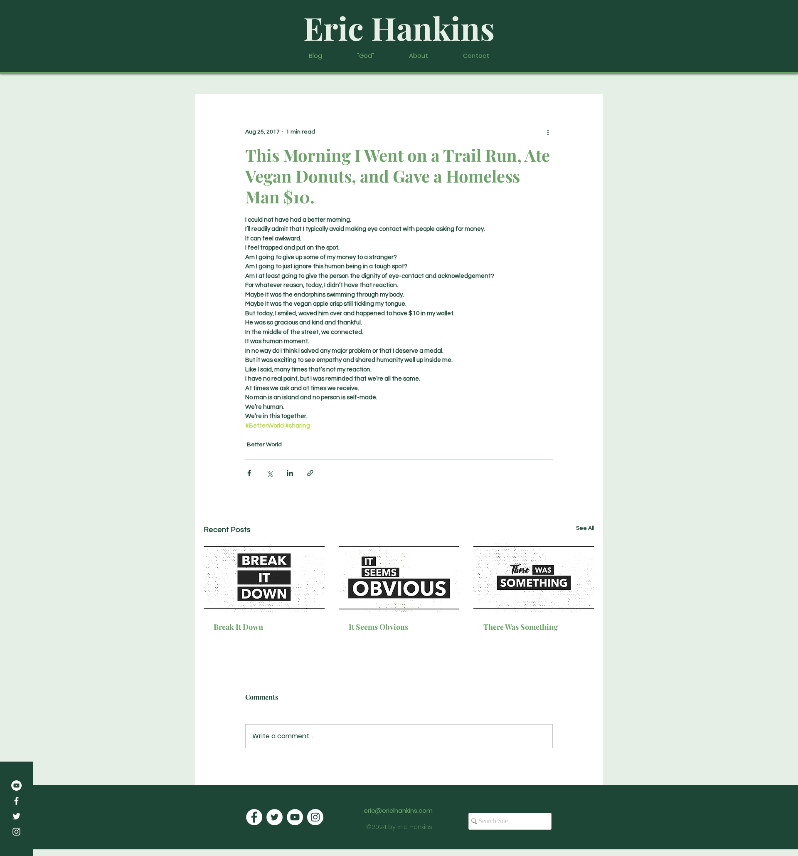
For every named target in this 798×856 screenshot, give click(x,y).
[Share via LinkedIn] (290, 473)
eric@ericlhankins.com (398, 810)
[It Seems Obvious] (399, 578)
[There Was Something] (533, 577)
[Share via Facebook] (249, 473)
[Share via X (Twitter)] (269, 473)
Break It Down (238, 627)
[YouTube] (16, 785)
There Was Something (520, 627)
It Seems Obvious (378, 627)
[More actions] (548, 132)
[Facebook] (16, 801)
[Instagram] (16, 831)
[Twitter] (16, 816)
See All (585, 528)
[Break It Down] (264, 577)
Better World (264, 445)
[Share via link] (310, 473)
